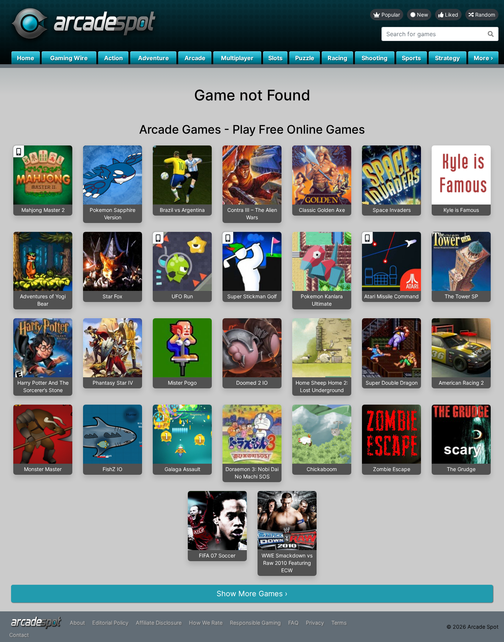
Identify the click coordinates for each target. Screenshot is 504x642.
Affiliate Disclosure (159, 622)
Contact (19, 635)
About (77, 622)
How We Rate (205, 622)
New (421, 14)
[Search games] (490, 34)
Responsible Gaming (255, 622)
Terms (339, 622)
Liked (450, 14)
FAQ (293, 622)
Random (484, 14)
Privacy (315, 622)
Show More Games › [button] (252, 593)
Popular (390, 14)
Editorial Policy (110, 622)
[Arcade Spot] (126, 25)
